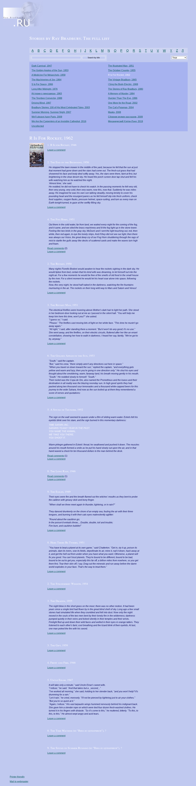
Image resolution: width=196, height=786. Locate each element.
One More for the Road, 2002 (122, 103)
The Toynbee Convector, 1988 (47, 98)
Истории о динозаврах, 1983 (47, 93)
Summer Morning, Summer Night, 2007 (51, 112)
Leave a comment (56, 150)
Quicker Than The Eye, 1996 (122, 98)
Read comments (55, 248)
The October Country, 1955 (121, 70)
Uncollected (38, 126)
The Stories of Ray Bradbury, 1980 (125, 89)
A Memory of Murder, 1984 (121, 93)
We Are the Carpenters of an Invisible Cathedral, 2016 (59, 121)
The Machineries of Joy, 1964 (46, 79)
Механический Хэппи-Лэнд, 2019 (125, 121)
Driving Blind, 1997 (41, 103)
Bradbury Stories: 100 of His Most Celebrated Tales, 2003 (61, 107)
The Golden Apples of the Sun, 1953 (50, 70)
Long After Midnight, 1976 (45, 89)
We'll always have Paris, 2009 (47, 117)
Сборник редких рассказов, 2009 (125, 117)
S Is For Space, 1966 (42, 84)
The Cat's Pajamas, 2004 (121, 107)
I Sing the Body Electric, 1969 (123, 84)
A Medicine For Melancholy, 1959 (48, 75)
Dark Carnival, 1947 (42, 66)
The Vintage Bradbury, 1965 (122, 79)
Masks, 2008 (114, 112)
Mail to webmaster (19, 781)
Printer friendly (17, 777)
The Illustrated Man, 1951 (121, 66)
